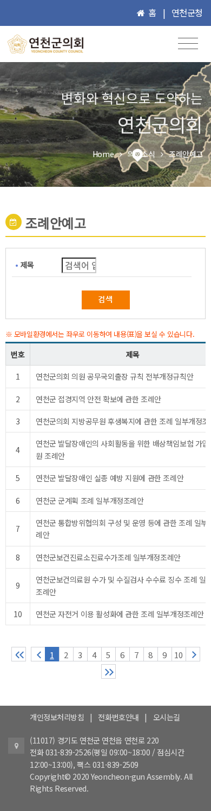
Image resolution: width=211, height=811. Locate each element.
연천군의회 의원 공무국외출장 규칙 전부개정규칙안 (114, 376)
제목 (27, 264)
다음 (193, 654)
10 (178, 654)
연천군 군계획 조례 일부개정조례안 (89, 500)
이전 (38, 654)
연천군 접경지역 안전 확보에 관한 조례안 (98, 399)
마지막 (108, 671)
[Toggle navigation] (188, 43)
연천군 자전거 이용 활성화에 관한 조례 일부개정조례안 (120, 614)
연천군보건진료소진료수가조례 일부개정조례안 (108, 557)
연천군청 (187, 12)
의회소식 (141, 153)
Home (103, 153)
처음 (18, 654)
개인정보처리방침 (57, 717)
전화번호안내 (118, 717)
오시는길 (166, 717)
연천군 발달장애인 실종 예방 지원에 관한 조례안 (109, 477)
